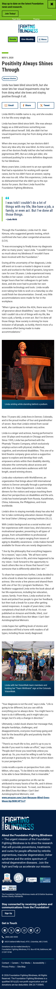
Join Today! (10, 13)
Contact (5, 963)
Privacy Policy (8, 966)
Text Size (16, 19)
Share (29, 106)
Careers (15, 963)
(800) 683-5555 (11, 937)
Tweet (47, 105)
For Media (25, 963)
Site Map (21, 966)
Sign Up (8, 913)
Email (11, 105)
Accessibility (38, 963)
